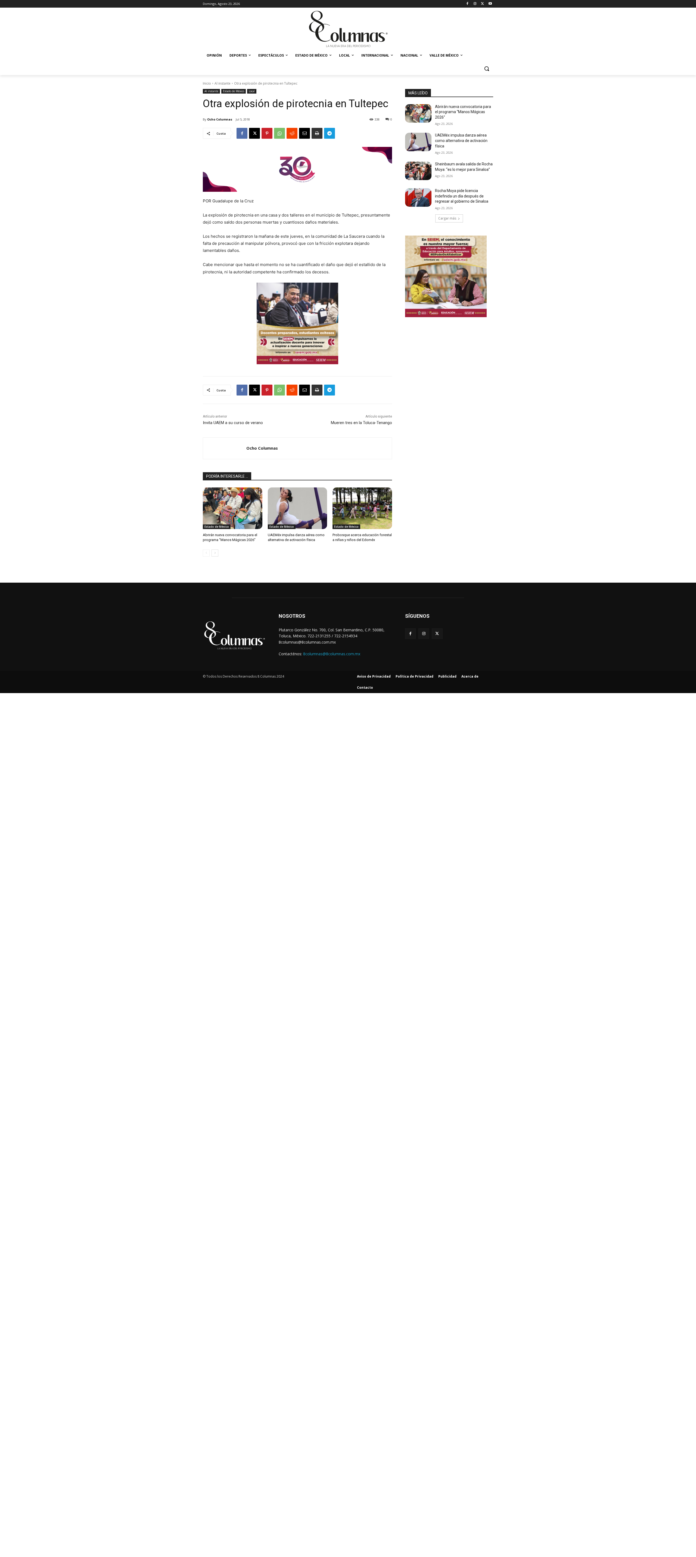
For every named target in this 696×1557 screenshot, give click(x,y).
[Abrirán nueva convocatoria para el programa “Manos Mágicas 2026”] (232, 508)
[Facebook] (467, 4)
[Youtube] (490, 4)
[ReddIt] (292, 133)
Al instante (223, 83)
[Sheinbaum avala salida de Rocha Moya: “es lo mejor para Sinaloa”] (418, 171)
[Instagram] (475, 4)
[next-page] (215, 553)
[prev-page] (206, 553)
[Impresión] (317, 133)
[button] (486, 68)
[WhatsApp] (279, 133)
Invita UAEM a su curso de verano (233, 422)
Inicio (207, 83)
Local (252, 91)
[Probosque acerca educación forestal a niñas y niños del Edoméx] (362, 508)
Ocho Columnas (219, 119)
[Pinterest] (267, 133)
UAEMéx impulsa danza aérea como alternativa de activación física (461, 140)
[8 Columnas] (348, 29)
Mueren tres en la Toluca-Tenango (361, 422)
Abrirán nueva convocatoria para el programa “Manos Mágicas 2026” (463, 111)
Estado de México (233, 91)
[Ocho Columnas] (225, 448)
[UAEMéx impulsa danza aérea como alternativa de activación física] (297, 508)
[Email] (304, 133)
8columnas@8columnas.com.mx (331, 653)
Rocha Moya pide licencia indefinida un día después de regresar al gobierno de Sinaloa (461, 196)
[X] (482, 4)
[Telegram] (329, 133)
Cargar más (447, 218)
